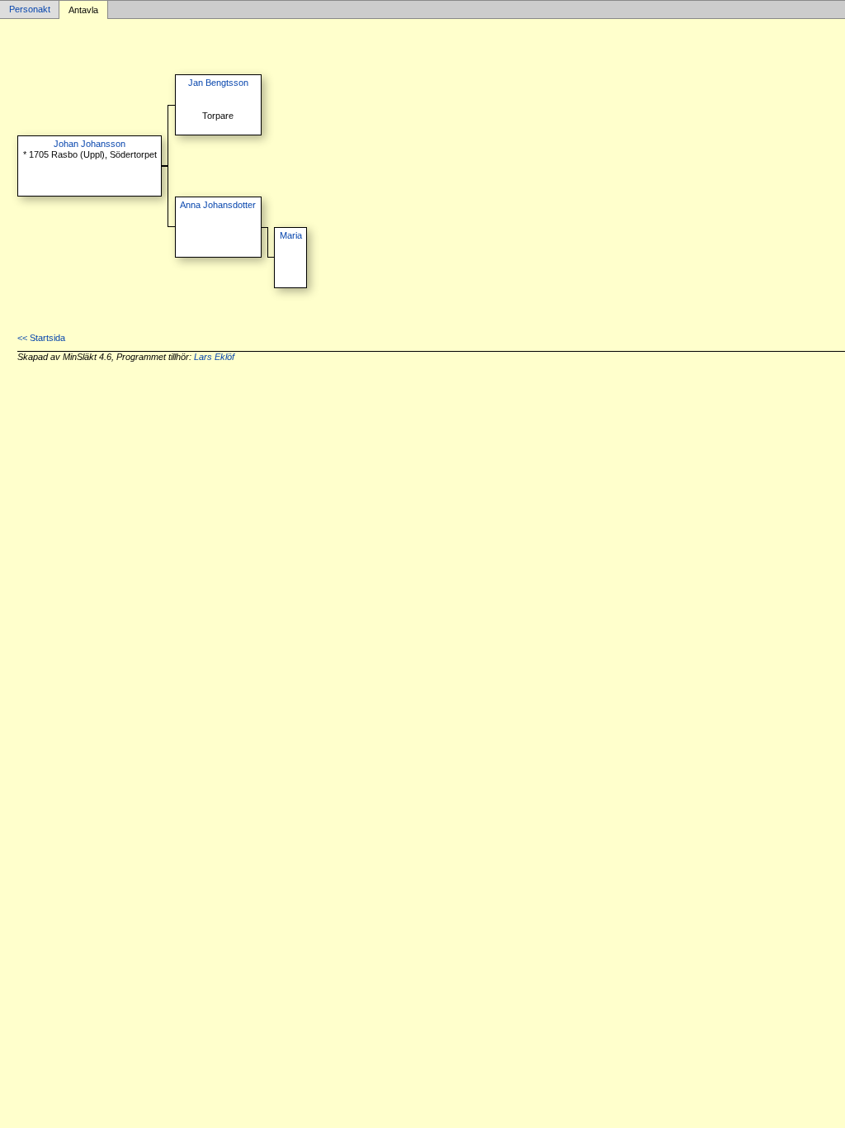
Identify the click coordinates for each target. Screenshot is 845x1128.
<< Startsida (41, 338)
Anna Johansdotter (218, 205)
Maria (291, 235)
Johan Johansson (89, 144)
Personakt (29, 10)
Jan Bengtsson (218, 83)
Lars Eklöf (214, 357)
